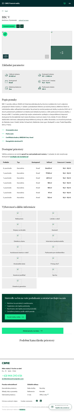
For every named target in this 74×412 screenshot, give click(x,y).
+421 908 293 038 (12, 375)
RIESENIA (22, 409)
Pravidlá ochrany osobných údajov (40, 407)
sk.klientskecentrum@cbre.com (13, 379)
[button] (60, 407)
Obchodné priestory (8, 395)
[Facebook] (36, 401)
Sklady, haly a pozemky (9, 391)
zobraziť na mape (24, 20)
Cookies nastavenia (26, 401)
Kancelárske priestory (9, 388)
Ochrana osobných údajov (10, 401)
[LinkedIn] (40, 401)
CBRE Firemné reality (12, 3)
